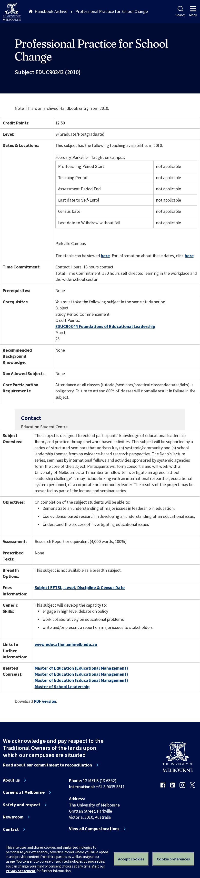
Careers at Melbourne (24, 792)
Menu (193, 15)
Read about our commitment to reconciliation (47, 765)
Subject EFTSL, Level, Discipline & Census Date (80, 587)
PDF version (45, 701)
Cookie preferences (173, 859)
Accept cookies (131, 859)
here (105, 255)
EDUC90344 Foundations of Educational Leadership (105, 326)
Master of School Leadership (62, 686)
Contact (11, 829)
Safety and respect (21, 804)
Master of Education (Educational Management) (81, 668)
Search (180, 15)
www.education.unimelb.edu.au (66, 644)
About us (11, 780)
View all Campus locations (94, 828)
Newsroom (13, 817)
